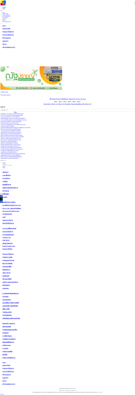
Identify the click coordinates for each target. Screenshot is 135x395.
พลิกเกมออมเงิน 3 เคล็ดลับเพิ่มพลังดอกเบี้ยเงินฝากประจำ (11, 139)
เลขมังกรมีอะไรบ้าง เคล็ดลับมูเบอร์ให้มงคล (9, 141)
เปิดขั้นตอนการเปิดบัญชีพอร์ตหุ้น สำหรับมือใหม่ (9, 142)
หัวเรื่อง (15, 112)
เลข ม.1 (55, 101)
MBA (69, 104)
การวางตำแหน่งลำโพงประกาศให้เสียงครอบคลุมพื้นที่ (10, 130)
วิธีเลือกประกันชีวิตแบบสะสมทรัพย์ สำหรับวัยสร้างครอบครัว (12, 135)
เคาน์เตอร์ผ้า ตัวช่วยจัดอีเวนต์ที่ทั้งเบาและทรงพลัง (10, 150)
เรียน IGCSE (61, 104)
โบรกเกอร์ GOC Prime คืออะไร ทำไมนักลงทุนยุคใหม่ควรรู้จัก (12, 115)
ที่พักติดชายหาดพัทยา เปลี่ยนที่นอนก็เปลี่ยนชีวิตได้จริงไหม (11, 156)
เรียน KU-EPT (88, 104)
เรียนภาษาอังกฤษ (75, 104)
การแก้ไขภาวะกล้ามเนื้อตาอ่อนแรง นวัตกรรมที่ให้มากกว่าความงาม (13, 124)
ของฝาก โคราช (72, 99)
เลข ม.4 (69, 101)
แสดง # (2, 110)
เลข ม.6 (78, 101)
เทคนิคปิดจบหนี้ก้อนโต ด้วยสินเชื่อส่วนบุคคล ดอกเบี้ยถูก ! (11, 132)
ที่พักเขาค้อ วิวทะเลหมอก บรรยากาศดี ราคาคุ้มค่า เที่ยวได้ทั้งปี (12, 136)
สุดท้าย (4, 167)
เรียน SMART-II (47, 104)
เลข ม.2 (60, 101)
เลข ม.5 (74, 101)
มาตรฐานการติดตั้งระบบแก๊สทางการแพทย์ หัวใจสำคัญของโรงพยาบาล (14, 119)
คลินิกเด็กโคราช (64, 99)
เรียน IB (66, 104)
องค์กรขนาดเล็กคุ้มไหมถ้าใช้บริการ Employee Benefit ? (11, 144)
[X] (1, 199)
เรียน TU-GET (54, 104)
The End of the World (81, 99)
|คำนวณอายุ (57, 99)
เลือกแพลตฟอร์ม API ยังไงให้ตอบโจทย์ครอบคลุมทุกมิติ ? (11, 147)
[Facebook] (1, 196)
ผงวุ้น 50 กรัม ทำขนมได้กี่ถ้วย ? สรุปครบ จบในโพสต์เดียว (11, 121)
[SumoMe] (1, 201)
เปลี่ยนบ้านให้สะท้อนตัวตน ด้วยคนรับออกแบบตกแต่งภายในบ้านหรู (13, 153)
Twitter (4, 8)
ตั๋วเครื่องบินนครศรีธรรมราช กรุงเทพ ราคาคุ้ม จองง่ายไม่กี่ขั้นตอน (13, 118)
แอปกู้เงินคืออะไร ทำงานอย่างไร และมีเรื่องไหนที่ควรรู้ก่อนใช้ (12, 113)
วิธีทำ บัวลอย (52, 99)
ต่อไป (4, 166)
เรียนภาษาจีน (81, 104)
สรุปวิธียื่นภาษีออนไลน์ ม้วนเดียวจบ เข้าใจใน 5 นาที (10, 145)
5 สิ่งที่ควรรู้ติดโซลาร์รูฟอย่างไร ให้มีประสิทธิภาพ (10, 158)
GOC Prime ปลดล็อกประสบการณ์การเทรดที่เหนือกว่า (10, 116)
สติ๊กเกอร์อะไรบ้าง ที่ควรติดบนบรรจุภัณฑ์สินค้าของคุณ (11, 129)
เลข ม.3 (65, 101)
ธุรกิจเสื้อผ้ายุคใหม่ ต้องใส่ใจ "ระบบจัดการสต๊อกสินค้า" (11, 155)
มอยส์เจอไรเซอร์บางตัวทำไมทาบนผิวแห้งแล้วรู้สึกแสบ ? (11, 133)
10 (10, 165)
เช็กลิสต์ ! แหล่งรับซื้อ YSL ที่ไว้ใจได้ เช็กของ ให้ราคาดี (11, 138)
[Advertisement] (67, 56)
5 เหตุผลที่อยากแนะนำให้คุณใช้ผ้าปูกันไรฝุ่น (9, 152)
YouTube (4, 7)
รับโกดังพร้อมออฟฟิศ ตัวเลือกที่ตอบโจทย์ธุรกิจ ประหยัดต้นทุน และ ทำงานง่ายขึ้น (15, 127)
